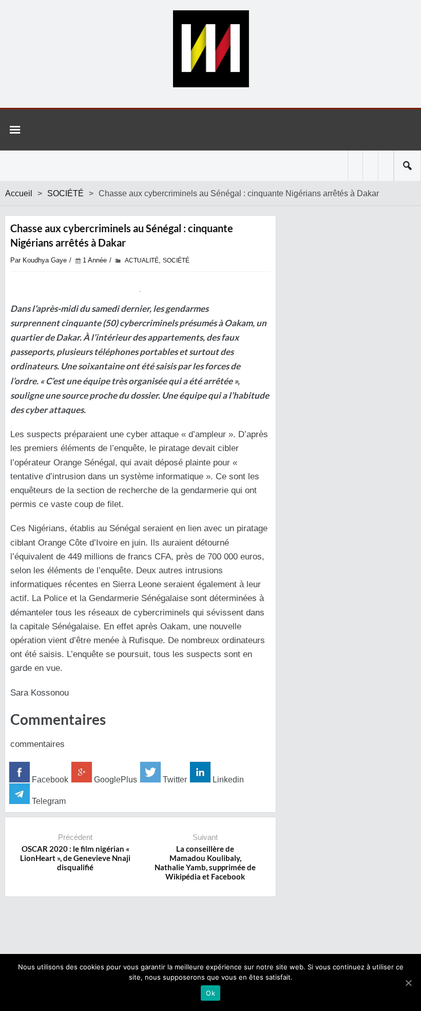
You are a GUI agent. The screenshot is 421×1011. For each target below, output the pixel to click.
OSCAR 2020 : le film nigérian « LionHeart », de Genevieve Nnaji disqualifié (75, 858)
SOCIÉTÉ (65, 193)
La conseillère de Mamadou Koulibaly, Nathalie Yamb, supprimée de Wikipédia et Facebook (205, 862)
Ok (210, 993)
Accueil (18, 193)
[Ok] (408, 983)
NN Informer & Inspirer (210, 48)
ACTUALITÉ (142, 260)
